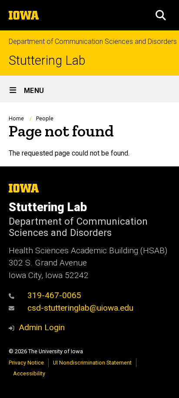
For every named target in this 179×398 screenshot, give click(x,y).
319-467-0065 (54, 295)
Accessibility (29, 373)
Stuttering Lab (47, 60)
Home (16, 118)
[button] (161, 15)
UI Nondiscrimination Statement (92, 362)
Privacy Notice (26, 362)
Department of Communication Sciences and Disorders (93, 41)
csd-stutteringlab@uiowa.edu (80, 308)
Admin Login (42, 327)
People (44, 118)
